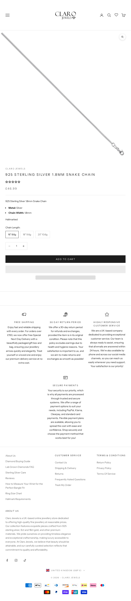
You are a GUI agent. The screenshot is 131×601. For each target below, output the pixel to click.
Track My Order (63, 485)
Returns (59, 473)
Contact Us (61, 462)
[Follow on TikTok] (25, 560)
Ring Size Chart (13, 493)
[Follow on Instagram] (16, 560)
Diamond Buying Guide (17, 461)
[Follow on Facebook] (7, 560)
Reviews (9, 478)
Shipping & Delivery (65, 468)
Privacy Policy (104, 468)
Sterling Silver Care (15, 472)
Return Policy (104, 462)
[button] (13, 181)
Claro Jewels (15, 168)
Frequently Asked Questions (70, 479)
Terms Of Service (106, 473)
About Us (10, 455)
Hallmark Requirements (18, 499)
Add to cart (65, 259)
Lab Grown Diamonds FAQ (19, 466)
